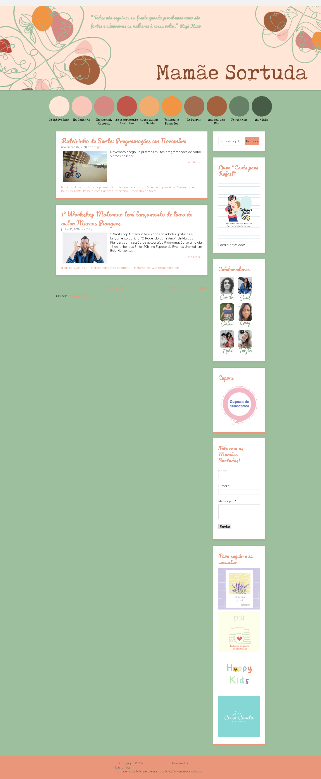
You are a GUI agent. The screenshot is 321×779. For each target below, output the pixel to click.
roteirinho (121, 191)
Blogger (196, 763)
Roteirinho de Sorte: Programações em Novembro (123, 140)
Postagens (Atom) (81, 296)
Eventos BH (82, 267)
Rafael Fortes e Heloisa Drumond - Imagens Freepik (168, 767)
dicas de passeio (98, 187)
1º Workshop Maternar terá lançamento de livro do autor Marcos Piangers (127, 218)
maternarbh (142, 267)
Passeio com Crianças (98, 191)
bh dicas (66, 187)
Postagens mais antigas (188, 288)
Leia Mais (193, 162)
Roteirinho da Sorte (143, 191)
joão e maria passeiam (159, 187)
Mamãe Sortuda (158, 763)
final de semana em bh (126, 187)
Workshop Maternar (165, 267)
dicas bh (79, 187)
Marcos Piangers (102, 267)
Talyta (97, 147)
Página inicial (114, 288)
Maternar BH (124, 267)
